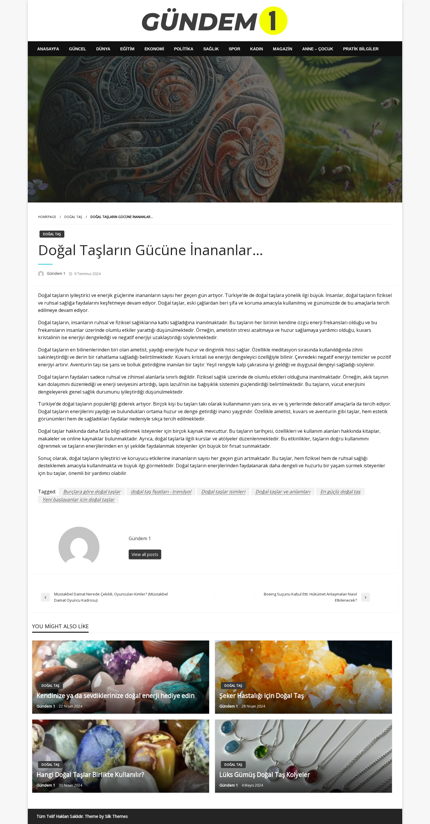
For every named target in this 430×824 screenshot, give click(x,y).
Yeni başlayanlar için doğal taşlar (78, 499)
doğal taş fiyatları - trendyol (161, 491)
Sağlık (211, 49)
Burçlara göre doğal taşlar (92, 491)
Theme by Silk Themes (106, 816)
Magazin (282, 49)
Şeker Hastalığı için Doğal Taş (261, 695)
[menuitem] (48, 49)
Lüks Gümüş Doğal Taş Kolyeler (264, 774)
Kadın (256, 49)
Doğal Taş (73, 216)
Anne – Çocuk (317, 49)
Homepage (47, 216)
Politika (183, 49)
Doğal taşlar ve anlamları (282, 491)
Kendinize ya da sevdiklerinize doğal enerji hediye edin (116, 695)
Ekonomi (154, 49)
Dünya (103, 49)
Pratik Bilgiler (361, 49)
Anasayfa (48, 49)
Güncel (77, 49)
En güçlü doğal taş (340, 491)
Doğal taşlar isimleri (223, 491)
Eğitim (127, 49)
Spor (234, 49)
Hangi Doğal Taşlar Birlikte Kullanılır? (90, 774)
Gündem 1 (56, 273)
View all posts (145, 554)
